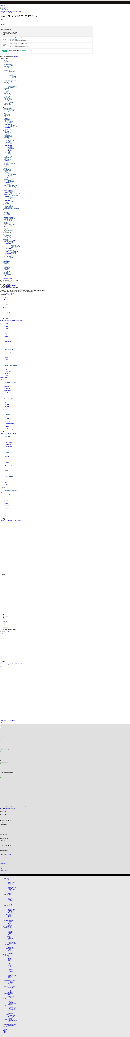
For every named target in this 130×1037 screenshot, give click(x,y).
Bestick (7, 131)
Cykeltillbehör (8, 182)
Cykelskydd (11, 250)
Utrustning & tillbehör (10, 986)
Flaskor (6, 192)
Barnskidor (10, 173)
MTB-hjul (10, 72)
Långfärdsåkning (7, 205)
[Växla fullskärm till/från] (1, 1035)
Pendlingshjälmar (15, 249)
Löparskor (7, 227)
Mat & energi (11, 1025)
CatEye (7, 263)
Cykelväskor (11, 110)
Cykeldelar (5, 12)
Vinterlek (5, 273)
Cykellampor (8, 99)
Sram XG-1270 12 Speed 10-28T (8, 433)
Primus (7, 271)
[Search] (4, 110)
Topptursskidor (8, 231)
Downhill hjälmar (15, 245)
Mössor (6, 275)
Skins (6, 202)
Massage (7, 236)
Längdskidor (8, 171)
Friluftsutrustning (9, 135)
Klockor (10, 992)
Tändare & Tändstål (10, 163)
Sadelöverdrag (9, 108)
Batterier (5, 60)
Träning (4, 234)
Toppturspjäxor (9, 230)
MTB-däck (10, 69)
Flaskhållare (7, 194)
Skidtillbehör (8, 196)
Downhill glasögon (9, 107)
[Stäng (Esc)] (4, 1035)
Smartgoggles (11, 1016)
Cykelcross (8, 115)
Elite (6, 266)
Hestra (7, 268)
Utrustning (5, 240)
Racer (6, 127)
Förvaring (10, 899)
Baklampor (10, 100)
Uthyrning (5, 1031)
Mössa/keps (11, 148)
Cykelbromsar (8, 64)
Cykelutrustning (8, 217)
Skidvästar (10, 191)
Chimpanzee (8, 264)
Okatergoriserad (6, 214)
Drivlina (6, 175)
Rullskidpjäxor (11, 1009)
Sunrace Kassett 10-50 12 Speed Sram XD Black (12, 490)
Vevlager (7, 89)
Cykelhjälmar (11, 242)
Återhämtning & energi (10, 1024)
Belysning (10, 912)
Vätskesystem (8, 256)
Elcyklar (7, 116)
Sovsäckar (10, 997)
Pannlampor (6, 216)
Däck (9, 897)
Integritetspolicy (4, 865)
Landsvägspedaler (12, 86)
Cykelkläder (5, 92)
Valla (12, 201)
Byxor (9, 138)
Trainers (5, 233)
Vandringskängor (12, 975)
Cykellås (7, 103)
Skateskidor (11, 175)
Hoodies (10, 146)
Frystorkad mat (11, 985)
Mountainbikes (8, 124)
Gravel (7, 120)
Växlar (7, 88)
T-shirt (9, 152)
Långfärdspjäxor (9, 206)
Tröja (9, 153)
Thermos (7, 164)
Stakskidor (8, 248)
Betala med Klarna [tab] (7, 278)
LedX (6, 269)
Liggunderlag (8, 156)
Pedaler (7, 172)
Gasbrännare (8, 136)
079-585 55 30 (7, 854)
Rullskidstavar (8, 219)
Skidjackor (10, 190)
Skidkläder (8, 184)
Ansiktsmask (11, 197)
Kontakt (4, 1028)
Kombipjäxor (11, 181)
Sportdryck (8, 213)
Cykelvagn (10, 884)
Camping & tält (9, 993)
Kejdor (7, 82)
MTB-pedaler (11, 87)
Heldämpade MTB (12, 126)
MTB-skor (10, 225)
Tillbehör (7, 165)
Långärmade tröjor (12, 185)
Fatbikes (7, 119)
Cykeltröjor (8, 96)
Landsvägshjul (11, 71)
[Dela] (3, 1035)
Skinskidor (8, 246)
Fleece (9, 142)
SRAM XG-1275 (4, 633)
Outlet (4, 1032)
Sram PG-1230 (3, 377)
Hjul (9, 895)
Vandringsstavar (6, 260)
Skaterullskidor (9, 220)
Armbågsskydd (14, 251)
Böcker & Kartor (6, 61)
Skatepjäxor (11, 182)
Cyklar (6, 118)
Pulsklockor (7, 188)
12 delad (10, 83)
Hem (1, 12)
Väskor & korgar (8, 190)
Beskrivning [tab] (5, 277)
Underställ (10, 192)
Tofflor (6, 228)
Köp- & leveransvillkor (5, 868)
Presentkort (5, 1026)
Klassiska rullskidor (10, 218)
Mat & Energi (6, 209)
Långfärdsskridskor (10, 207)
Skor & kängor (8, 974)
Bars (6, 211)
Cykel (4, 877)
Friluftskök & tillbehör (10, 980)
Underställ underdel (15, 195)
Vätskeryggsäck (12, 258)
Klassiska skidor (12, 174)
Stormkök (7, 162)
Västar (9, 154)
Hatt (9, 145)
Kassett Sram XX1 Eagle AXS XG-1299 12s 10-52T (12, 520)
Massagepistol (8, 238)
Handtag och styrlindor (10, 80)
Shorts (9, 149)
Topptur (4, 229)
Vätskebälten (11, 257)
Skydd (9, 923)
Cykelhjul (7, 70)
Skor (5, 224)
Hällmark (7, 267)
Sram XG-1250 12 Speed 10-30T (8, 577)
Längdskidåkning (7, 169)
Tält (9, 994)
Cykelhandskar (11, 140)
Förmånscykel (6, 1030)
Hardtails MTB (11, 125)
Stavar (7, 203)
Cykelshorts (8, 94)
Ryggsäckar (8, 160)
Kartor (9, 991)
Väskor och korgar (9, 109)
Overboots (10, 198)
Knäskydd (13, 253)
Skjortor (10, 151)
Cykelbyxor (8, 93)
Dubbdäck (10, 67)
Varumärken (6, 262)
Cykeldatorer (8, 98)
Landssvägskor (11, 224)
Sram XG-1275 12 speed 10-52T (8, 720)
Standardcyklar (9, 129)
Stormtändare (11, 983)
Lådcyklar (10, 123)
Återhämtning (8, 235)
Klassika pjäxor (12, 180)
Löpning (10, 1001)
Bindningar (8, 253)
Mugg (6, 158)
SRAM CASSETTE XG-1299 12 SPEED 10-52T (11, 320)
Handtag (7, 177)
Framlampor (11, 102)
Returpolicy (2, 863)
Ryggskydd (13, 255)
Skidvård (10, 200)
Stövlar (10, 134)
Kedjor (9, 78)
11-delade (13, 76)
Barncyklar (8, 142)
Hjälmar (6, 222)
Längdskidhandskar (13, 187)
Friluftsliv (5, 130)
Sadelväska (11, 112)
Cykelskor (7, 223)
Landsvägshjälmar (15, 246)
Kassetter (16, 12)
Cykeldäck (7, 66)
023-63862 (6, 829)
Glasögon (6, 229)
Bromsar (10, 898)
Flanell (9, 141)
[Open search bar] (3, 107)
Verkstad (5, 1029)
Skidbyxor (10, 189)
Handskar (7, 273)
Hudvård (5, 168)
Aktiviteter (5, 998)
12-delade (21, 12)
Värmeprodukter (6, 261)
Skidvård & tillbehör (10, 948)
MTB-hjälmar (14, 247)
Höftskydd (13, 252)
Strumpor (10, 917)
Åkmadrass (8, 274)
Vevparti (7, 91)
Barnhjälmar (14, 244)
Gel (6, 212)
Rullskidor (5, 217)
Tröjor (9, 915)
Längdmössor (11, 186)
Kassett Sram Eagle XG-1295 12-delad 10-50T (11, 664)
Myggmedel (8, 159)
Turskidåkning (6, 239)
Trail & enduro (11, 882)
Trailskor (10, 976)
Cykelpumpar (8, 104)
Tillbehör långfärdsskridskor (12, 208)
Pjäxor (7, 179)
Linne (9, 961)
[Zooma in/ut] (0, 1035)
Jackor (9, 147)
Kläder (7, 137)
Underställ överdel (15, 193)
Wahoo (7, 272)
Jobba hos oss (3, 870)
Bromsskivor (11, 65)
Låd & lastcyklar (9, 121)
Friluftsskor (8, 132)
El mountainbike (12, 118)
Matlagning (8, 157)
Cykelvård (7, 105)
